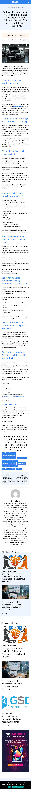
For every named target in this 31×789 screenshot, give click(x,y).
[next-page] (7, 614)
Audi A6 (4, 453)
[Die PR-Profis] (15, 494)
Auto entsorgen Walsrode (9, 455)
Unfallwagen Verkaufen (8, 468)
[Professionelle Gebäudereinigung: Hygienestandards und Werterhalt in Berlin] (15, 702)
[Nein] (29, 785)
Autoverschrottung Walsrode (9, 460)
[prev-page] (3, 614)
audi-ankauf (12, 453)
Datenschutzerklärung (17, 786)
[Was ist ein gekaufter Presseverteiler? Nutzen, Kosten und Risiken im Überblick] (15, 592)
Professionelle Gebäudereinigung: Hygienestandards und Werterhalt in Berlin (12, 717)
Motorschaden (21, 463)
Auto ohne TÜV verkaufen (9, 458)
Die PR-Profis (10, 35)
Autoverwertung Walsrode (9, 463)
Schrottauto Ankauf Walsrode (10, 466)
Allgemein (19, 7)
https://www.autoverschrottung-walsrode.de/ (14, 396)
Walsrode (19, 468)
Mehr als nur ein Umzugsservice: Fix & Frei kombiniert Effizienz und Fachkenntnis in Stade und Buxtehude (13, 576)
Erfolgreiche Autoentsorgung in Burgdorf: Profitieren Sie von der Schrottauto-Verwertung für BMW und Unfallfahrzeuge (9, 479)
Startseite (11, 7)
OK (9, 786)
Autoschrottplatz (21, 258)
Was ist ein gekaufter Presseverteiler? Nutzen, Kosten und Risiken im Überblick (12, 606)
